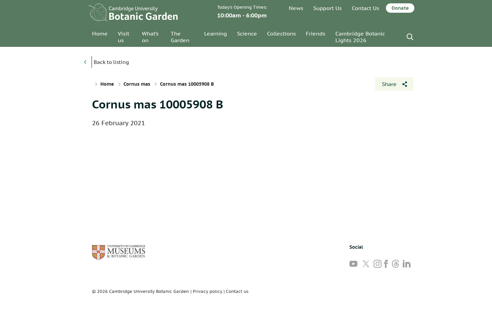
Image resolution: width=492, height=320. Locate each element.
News (296, 8)
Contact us (237, 291)
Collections (281, 33)
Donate (400, 8)
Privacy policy (207, 291)
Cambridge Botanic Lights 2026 (360, 37)
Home (100, 33)
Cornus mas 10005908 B (157, 104)
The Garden (180, 37)
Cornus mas (137, 84)
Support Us (327, 8)
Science (247, 33)
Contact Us (365, 8)
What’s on (150, 37)
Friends (315, 33)
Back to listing (111, 62)
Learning (215, 33)
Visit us (123, 37)
